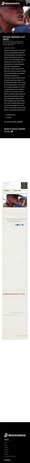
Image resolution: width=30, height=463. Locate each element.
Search (24, 184)
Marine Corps (15, 435)
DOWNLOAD (10, 115)
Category (6, 190)
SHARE (9, 117)
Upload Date (17, 190)
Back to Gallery (22, 336)
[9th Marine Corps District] (11, 3)
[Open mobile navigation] (27, 3)
